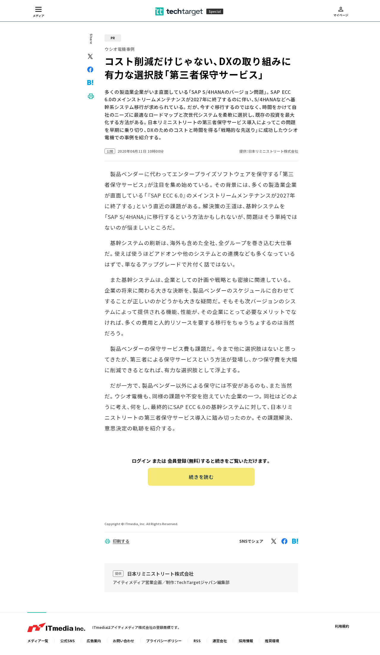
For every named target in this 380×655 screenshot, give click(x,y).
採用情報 (246, 640)
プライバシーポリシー (164, 640)
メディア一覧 (37, 640)
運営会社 (220, 640)
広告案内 (94, 640)
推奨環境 (272, 640)
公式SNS (67, 640)
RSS (197, 640)
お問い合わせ (123, 640)
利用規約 (342, 626)
